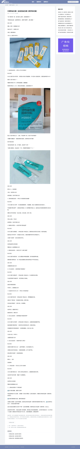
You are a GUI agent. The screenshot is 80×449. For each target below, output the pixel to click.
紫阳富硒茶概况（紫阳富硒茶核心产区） (65, 19)
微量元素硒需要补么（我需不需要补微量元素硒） (65, 26)
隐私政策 (6, 447)
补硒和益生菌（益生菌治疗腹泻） (15, 436)
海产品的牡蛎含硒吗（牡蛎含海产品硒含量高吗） (65, 32)
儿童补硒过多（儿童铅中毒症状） (16, 425)
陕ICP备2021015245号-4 (14, 447)
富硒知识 (46, 1)
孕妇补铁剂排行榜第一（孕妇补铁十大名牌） (65, 30)
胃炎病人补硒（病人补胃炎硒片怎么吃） (65, 28)
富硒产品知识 (12, 5)
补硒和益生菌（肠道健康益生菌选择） (16, 438)
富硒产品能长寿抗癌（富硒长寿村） (65, 16)
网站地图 (22, 447)
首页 (33, 1)
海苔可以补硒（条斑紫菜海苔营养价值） (17, 427)
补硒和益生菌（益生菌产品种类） (15, 433)
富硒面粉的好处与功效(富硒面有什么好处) (65, 23)
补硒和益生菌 (11, 422)
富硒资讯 (39, 1)
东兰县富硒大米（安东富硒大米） (64, 14)
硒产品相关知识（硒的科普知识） (64, 21)
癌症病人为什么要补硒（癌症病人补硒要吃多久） (65, 12)
